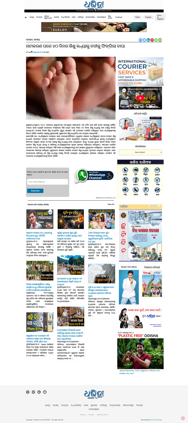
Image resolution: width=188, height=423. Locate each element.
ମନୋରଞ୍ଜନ (101, 17)
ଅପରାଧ (29, 39)
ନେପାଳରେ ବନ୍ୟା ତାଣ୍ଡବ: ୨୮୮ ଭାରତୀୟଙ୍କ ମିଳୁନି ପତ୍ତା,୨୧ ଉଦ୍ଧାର (70, 281)
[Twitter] (144, 40)
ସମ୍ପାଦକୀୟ (90, 17)
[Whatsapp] (156, 40)
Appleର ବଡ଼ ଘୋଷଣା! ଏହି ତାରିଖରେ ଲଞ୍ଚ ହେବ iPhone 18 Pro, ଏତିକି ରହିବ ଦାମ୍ (38, 338)
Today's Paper (101, 11)
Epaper (148, 17)
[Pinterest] (152, 40)
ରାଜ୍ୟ (32, 17)
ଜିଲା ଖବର (110, 17)
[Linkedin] (148, 40)
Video (137, 17)
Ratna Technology (156, 420)
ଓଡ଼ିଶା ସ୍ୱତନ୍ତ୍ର (48, 17)
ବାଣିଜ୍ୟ (81, 17)
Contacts (91, 415)
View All (111, 204)
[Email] (160, 40)
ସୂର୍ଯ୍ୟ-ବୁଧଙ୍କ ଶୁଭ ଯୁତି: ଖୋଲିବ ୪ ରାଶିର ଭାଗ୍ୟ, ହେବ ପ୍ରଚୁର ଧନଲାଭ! (69, 235)
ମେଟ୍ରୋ (39, 17)
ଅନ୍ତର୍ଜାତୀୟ (65, 17)
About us (83, 415)
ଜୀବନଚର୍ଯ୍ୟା (128, 405)
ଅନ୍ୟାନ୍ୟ (118, 17)
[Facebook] (140, 40)
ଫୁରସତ (94, 405)
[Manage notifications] (183, 418)
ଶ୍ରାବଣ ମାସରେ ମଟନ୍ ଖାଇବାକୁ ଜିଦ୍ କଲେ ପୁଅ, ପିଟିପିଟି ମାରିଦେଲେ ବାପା (39, 235)
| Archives (109, 11)
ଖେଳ (74, 17)
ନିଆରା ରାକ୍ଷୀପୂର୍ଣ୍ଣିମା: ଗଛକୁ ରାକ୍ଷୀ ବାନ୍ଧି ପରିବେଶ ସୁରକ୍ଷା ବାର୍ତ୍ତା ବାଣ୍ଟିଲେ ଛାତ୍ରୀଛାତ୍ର (39, 287)
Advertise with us (102, 415)
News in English (160, 17)
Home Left (32, 204)
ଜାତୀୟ (56, 17)
